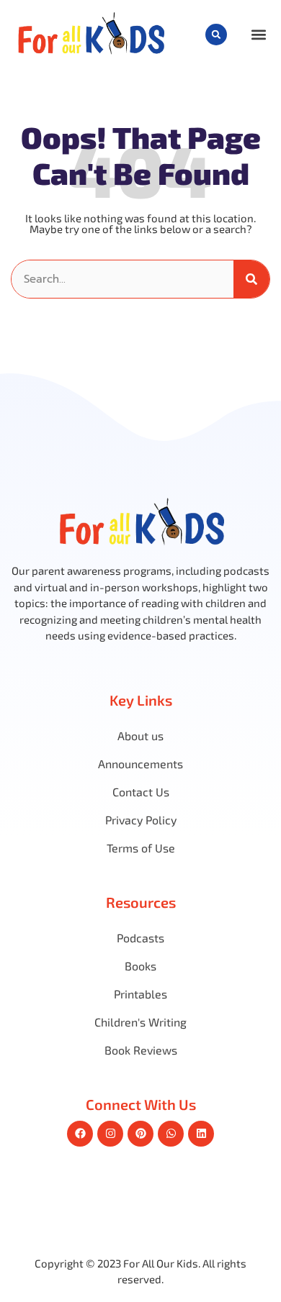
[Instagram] (110, 1134)
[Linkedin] (201, 1134)
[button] (216, 34)
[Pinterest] (140, 1134)
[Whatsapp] (171, 1134)
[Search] (251, 279)
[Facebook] (80, 1134)
